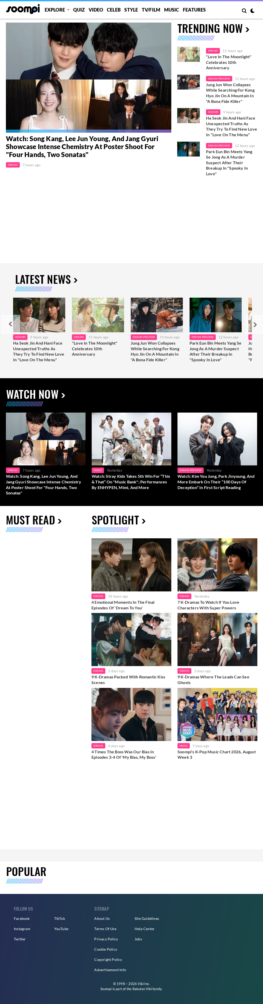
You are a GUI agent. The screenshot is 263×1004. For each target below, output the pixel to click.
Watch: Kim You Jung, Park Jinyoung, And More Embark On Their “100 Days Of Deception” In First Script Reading (216, 482)
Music (171, 10)
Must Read (30, 520)
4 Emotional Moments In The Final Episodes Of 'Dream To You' (122, 605)
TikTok (59, 918)
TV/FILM (151, 10)
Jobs (138, 939)
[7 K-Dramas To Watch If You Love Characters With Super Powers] (217, 564)
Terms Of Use (105, 929)
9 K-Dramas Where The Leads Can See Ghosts (213, 679)
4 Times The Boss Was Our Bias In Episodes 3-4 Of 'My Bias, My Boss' (123, 754)
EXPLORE (55, 10)
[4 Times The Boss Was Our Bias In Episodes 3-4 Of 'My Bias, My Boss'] (131, 714)
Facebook (22, 918)
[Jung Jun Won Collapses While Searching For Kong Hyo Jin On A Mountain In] (157, 315)
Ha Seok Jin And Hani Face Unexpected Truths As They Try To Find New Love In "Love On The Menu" (231, 126)
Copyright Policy (108, 959)
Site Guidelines (147, 918)
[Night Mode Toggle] (252, 11)
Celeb (114, 10)
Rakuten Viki (142, 989)
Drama (13, 164)
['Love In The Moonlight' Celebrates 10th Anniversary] (188, 54)
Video (96, 10)
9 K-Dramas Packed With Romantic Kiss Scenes (128, 679)
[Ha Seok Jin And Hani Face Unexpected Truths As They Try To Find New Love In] (39, 315)
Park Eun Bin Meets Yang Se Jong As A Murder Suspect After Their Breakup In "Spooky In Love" (229, 162)
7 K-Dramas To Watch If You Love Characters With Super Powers (208, 605)
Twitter (20, 939)
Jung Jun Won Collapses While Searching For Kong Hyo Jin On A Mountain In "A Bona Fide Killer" (230, 93)
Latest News (43, 279)
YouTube (61, 929)
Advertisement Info (110, 970)
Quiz (79, 10)
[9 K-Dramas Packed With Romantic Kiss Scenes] (131, 639)
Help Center (145, 929)
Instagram (22, 929)
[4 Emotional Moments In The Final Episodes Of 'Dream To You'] (131, 564)
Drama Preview (219, 78)
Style (131, 10)
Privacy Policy (106, 939)
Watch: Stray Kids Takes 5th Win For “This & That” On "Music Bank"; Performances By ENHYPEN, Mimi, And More (131, 482)
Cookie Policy (105, 949)
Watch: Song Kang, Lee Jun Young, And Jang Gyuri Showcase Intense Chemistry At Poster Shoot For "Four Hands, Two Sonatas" (82, 146)
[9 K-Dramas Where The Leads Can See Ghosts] (217, 639)
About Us (102, 918)
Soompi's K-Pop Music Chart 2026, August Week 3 (216, 754)
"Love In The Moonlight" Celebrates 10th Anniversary (229, 62)
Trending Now (210, 28)
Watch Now (32, 394)
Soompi (213, 111)
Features (194, 10)
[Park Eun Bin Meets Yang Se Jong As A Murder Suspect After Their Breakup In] (216, 315)
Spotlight (115, 520)
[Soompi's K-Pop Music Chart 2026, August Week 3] (217, 714)
